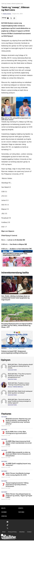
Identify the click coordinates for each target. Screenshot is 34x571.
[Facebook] (8, 18)
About (3, 531)
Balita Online (7, 13)
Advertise (21, 531)
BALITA (3, 508)
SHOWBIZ (4, 512)
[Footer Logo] (8, 537)
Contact (29, 531)
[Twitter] (11, 18)
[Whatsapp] (14, 18)
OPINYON (4, 516)
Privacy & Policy (12, 531)
